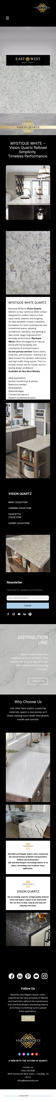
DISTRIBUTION (14, 539)
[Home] (28, 1040)
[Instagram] (44, 976)
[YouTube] (36, 976)
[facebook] (11, 976)
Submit (27, 605)
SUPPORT (13, 557)
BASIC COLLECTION (17, 502)
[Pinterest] (30, 614)
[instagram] (23, 1054)
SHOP (28, 1018)
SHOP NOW (38, 681)
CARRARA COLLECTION (19, 508)
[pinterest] (28, 976)
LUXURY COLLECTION (18, 523)
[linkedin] (20, 976)
